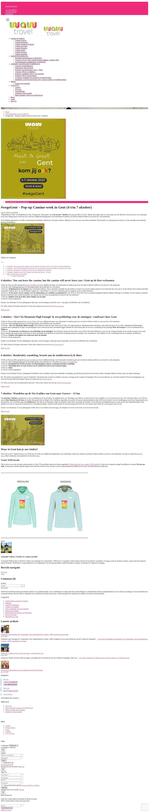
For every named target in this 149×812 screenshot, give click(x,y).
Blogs (13, 97)
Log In (21, 790)
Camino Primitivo (21, 48)
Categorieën (5, 597)
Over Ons (4, 588)
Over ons (18, 89)
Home (7, 112)
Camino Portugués (21, 42)
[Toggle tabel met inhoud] (2, 262)
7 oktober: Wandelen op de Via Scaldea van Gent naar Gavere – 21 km (29, 272)
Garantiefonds (20, 91)
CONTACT (15, 85)
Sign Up (13, 101)
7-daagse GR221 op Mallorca (25, 72)
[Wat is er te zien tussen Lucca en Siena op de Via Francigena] (5, 665)
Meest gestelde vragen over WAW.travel (29, 95)
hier (38, 456)
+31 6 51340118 (11, 10)
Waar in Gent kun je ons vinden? (17, 274)
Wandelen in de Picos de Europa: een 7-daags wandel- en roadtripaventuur (40, 80)
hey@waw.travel (11, 6)
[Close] (3, 750)
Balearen (8, 603)
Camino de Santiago (18, 38)
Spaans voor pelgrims (22, 83)
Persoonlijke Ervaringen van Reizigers (18, 613)
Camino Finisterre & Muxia (24, 44)
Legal (7, 730)
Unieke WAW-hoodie (18, 276)
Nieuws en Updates (12, 611)
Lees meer (104, 658)
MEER (13, 81)
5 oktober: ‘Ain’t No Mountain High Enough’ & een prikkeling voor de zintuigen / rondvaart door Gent (39, 268)
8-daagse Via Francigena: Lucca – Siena (29, 70)
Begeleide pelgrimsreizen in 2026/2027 (28, 58)
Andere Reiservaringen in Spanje (16, 601)
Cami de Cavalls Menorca (24, 66)
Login (13, 99)
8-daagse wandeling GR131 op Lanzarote (29, 74)
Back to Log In (6, 810)
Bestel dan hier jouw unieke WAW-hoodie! (84, 464)
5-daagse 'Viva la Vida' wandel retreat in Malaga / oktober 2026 (37, 60)
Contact (17, 87)
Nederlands (9, 14)
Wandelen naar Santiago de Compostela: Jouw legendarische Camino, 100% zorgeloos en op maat (35, 634)
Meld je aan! (5, 310)
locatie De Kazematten (69, 362)
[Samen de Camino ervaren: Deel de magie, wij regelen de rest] (5, 648)
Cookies (8, 732)
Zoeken (3, 583)
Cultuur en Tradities (12, 607)
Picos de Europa (10, 615)
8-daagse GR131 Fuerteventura (26, 76)
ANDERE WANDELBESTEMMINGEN (25, 64)
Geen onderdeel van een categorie (17, 114)
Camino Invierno (21, 52)
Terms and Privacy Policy (30, 785)
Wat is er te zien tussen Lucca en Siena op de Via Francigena (22, 670)
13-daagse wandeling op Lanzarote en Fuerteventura (33, 78)
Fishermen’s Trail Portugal (24, 68)
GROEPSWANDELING (19, 56)
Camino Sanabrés (21, 54)
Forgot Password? (7, 765)
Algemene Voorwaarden (23, 93)
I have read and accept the (21, 785)
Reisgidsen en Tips (11, 617)
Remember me (8, 763)
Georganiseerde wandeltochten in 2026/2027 (30, 62)
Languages (4, 745)
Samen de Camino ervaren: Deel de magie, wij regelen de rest (22, 653)
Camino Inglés (20, 50)
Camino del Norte (21, 46)
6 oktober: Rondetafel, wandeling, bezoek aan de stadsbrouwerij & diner (29, 270)
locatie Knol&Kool (31, 285)
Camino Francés (20, 40)
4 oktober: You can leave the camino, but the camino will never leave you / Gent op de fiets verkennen (38, 266)
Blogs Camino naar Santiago (15, 710)
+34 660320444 (10, 12)
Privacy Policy (10, 728)
